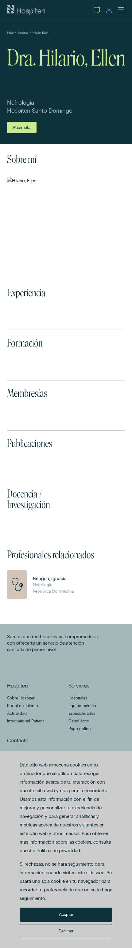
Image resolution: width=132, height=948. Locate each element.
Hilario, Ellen (40, 33)
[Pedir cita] (96, 9)
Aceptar (66, 914)
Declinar (66, 931)
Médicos (23, 33)
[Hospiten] (26, 10)
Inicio (10, 33)
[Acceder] (109, 9)
